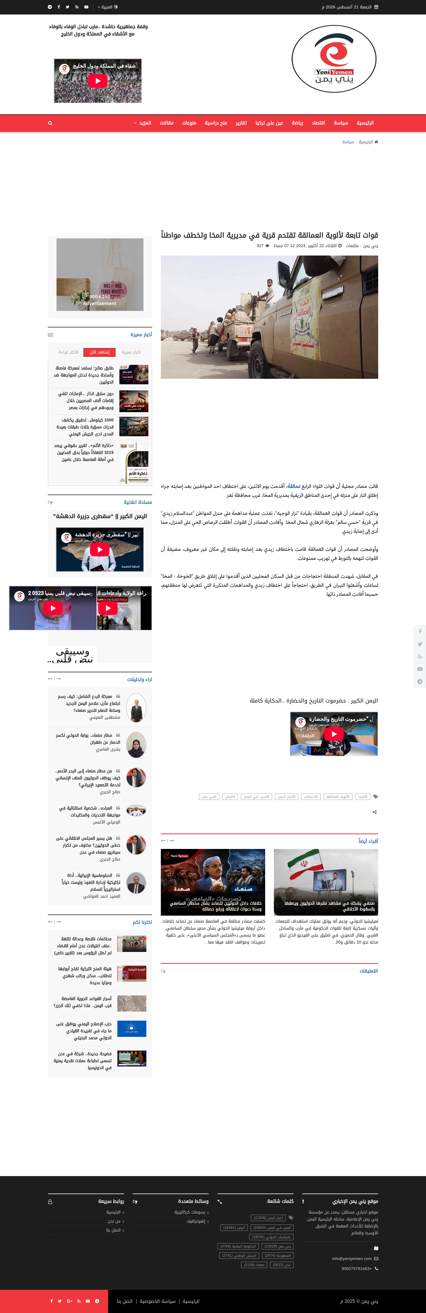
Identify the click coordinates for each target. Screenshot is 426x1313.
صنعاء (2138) (254, 1265)
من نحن (114, 1221)
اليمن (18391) (234, 1228)
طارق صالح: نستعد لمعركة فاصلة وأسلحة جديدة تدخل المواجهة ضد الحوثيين (84, 375)
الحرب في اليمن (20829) (272, 1228)
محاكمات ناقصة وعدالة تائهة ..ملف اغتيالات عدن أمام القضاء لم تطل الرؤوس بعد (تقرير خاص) (83, 946)
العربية (106, 7)
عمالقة (294, 485)
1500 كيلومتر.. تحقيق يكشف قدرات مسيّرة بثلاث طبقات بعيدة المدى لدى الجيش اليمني (85, 427)
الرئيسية (365, 122)
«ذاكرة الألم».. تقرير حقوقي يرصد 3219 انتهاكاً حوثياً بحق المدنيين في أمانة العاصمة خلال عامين (84, 452)
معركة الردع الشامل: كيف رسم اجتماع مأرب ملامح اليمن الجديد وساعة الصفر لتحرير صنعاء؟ (89, 703)
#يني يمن (209, 797)
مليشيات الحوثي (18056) (271, 1237)
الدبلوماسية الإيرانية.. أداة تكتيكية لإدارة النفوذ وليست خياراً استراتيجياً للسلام (91, 882)
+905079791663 (357, 1268)
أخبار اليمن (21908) (268, 1218)
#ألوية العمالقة (338, 797)
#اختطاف (311, 797)
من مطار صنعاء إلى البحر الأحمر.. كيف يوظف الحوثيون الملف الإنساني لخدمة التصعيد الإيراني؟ (87, 778)
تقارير (241, 122)
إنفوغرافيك (196, 1221)
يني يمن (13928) (278, 1246)
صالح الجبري (110, 792)
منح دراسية (216, 122)
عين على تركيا (269, 122)
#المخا (362, 797)
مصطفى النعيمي (104, 717)
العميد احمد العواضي (101, 896)
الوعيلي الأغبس (106, 822)
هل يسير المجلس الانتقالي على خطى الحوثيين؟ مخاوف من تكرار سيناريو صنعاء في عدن (88, 845)
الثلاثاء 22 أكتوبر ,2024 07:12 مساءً (305, 245)
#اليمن (230, 797)
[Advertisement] (213, 186)
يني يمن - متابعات (359, 897)
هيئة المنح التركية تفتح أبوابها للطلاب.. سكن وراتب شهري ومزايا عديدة (85, 976)
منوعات (189, 122)
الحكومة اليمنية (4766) (238, 1246)
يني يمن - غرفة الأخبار (242, 897)
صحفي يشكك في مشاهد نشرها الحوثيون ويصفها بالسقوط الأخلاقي (330, 906)
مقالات (167, 122)
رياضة (297, 122)
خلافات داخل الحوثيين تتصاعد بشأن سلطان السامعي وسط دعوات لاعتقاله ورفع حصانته (216, 906)
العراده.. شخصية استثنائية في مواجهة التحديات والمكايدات (89, 811)
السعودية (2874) (278, 1255)
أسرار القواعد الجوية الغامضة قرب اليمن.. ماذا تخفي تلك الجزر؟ (83, 1002)
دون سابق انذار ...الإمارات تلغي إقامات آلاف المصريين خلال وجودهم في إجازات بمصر (86, 401)
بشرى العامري (108, 749)
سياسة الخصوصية (158, 1301)
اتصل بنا (113, 1230)
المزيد (144, 122)
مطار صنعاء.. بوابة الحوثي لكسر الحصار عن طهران (88, 738)
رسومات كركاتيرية (189, 1212)
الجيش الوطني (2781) (239, 1255)
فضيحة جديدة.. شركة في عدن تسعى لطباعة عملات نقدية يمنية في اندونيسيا (83, 1061)
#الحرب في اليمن (256, 797)
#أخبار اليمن (286, 797)
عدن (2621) (282, 1265)
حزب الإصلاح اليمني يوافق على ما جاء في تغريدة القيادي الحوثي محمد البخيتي (84, 1031)
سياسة (341, 122)
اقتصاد (318, 122)
